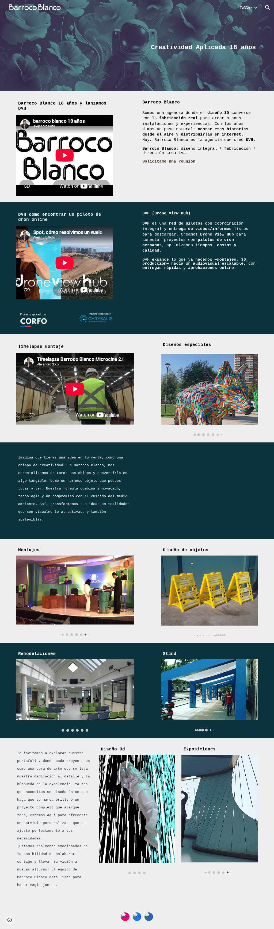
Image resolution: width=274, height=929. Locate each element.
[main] (168, 45)
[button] (267, 7)
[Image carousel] (209, 395)
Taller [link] (245, 7)
